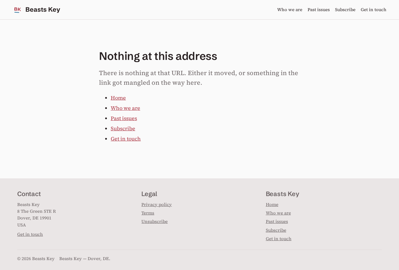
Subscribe (345, 9)
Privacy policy (156, 204)
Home (118, 97)
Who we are (289, 9)
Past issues (319, 9)
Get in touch (373, 9)
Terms (147, 213)
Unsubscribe (154, 221)
